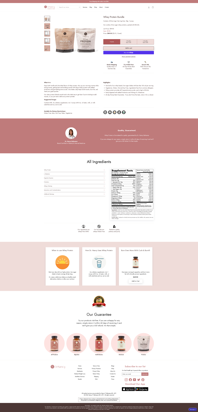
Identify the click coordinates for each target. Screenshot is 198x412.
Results (80, 379)
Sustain (113, 376)
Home (79, 366)
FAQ (96, 379)
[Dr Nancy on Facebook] (130, 379)
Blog (91, 7)
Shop (95, 7)
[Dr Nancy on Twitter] (138, 379)
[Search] (79, 7)
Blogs (112, 366)
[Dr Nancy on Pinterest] (142, 379)
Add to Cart (135, 281)
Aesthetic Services (80, 376)
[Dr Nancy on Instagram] (126, 379)
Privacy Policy (96, 371)
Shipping (96, 376)
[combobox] (68, 7)
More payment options (128, 57)
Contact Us (113, 374)
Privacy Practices (96, 368)
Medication (80, 371)
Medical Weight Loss (79, 374)
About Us (112, 371)
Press (112, 379)
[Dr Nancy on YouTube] (134, 379)
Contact (107, 7)
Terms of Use (96, 366)
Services (85, 7)
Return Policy (96, 374)
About (100, 7)
